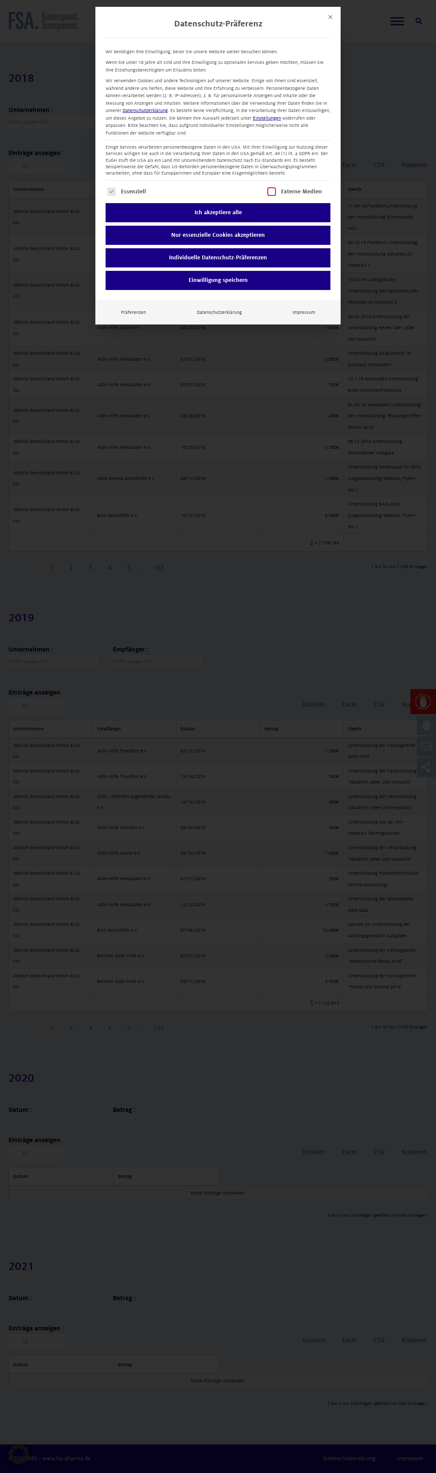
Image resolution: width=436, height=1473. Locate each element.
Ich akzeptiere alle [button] (218, 212)
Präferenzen (133, 312)
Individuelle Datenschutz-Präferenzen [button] (218, 258)
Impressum (304, 312)
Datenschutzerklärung (145, 110)
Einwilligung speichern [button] (218, 280)
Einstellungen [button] (267, 118)
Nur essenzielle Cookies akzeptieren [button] (218, 235)
